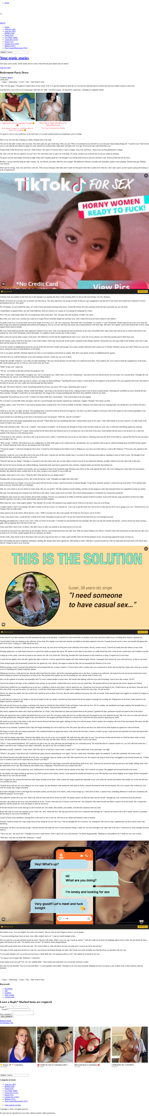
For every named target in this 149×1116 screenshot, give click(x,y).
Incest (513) (9, 42)
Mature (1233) (10, 46)
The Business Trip (6, 1023)
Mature (10, 77)
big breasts (8, 989)
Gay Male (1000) (11, 37)
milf (6, 991)
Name (3, 1007)
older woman (9, 995)
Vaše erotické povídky (13, 1105)
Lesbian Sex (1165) (12, 44)
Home (7, 3)
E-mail (5, 1009)
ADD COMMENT (6, 1017)
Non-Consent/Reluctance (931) (16, 48)
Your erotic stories (14, 58)
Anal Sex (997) (10, 31)
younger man (9, 997)
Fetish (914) (9, 35)
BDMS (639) (9, 33)
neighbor (8, 993)
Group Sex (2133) (11, 40)
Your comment (6, 1014)
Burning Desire (5, 1021)
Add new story (10, 29)
